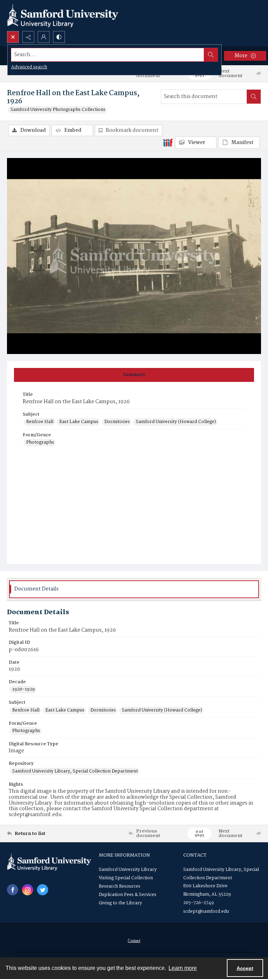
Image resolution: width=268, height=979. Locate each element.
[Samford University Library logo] (63, 15)
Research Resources (119, 886)
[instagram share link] (27, 889)
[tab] (134, 375)
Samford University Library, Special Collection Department (75, 771)
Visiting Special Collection (126, 878)
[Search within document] (254, 97)
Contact (134, 940)
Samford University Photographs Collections (57, 109)
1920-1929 (23, 689)
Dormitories (117, 422)
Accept (245, 968)
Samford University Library (128, 869)
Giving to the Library (120, 903)
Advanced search (29, 67)
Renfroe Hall (39, 422)
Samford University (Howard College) (176, 422)
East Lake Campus (78, 422)
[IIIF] (167, 142)
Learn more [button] (183, 968)
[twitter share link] (42, 889)
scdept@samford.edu (206, 911)
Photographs (40, 442)
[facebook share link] (12, 889)
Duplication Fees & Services (127, 894)
